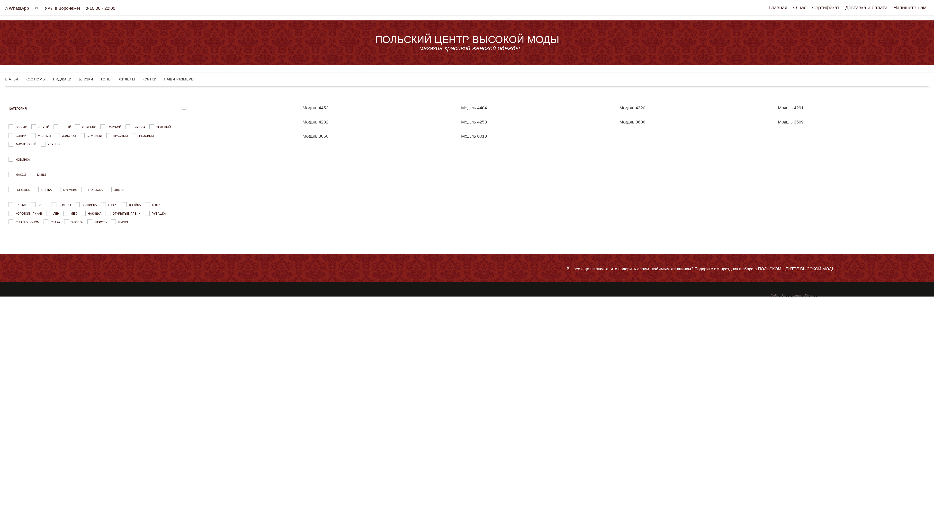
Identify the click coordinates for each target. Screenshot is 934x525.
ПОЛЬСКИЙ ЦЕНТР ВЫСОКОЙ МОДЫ (467, 39)
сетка (55, 221)
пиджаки (62, 79)
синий (21, 135)
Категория (18, 108)
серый (43, 126)
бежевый (94, 135)
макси (21, 174)
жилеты (127, 79)
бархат (21, 204)
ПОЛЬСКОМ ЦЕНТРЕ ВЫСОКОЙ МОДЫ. (797, 269)
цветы (119, 189)
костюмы (36, 79)
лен (56, 213)
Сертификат (825, 7)
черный (54, 144)
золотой (69, 135)
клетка (46, 189)
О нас (799, 7)
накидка (94, 213)
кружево (70, 189)
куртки (150, 79)
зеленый (163, 126)
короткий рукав (29, 213)
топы (105, 79)
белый (66, 126)
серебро (89, 126)
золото (21, 126)
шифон (123, 221)
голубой (114, 126)
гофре (113, 204)
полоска (95, 189)
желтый (44, 135)
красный (120, 135)
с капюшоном (27, 221)
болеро (65, 204)
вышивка (89, 204)
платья (11, 79)
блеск (42, 204)
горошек (23, 189)
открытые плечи (127, 213)
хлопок (77, 221)
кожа (156, 204)
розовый (146, 135)
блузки (86, 79)
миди (41, 174)
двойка (135, 204)
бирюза (139, 126)
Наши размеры (179, 79)
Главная (778, 7)
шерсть (100, 221)
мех (74, 213)
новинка (23, 159)
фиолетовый (26, 144)
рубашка (159, 213)
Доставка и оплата (866, 7)
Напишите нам (909, 7)
